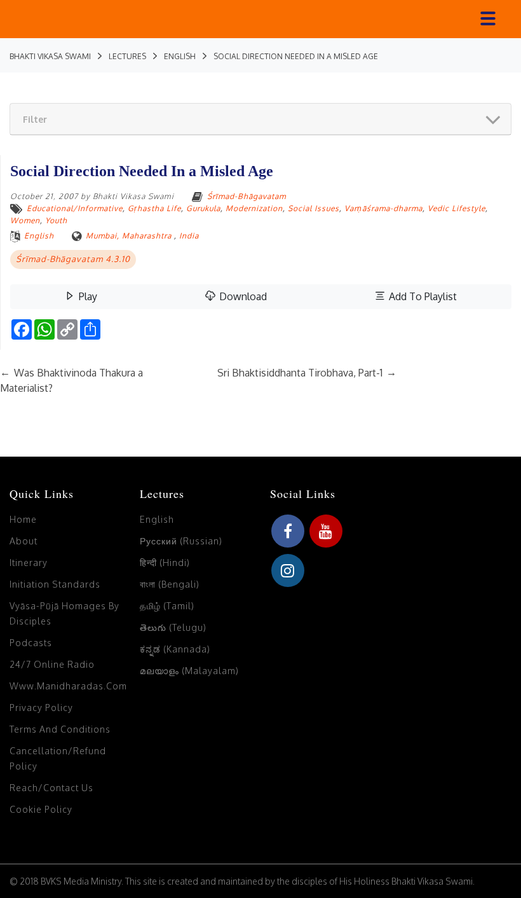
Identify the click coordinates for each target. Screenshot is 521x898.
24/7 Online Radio (52, 664)
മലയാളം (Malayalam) (189, 670)
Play (86, 296)
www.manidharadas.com (68, 685)
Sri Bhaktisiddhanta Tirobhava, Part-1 (306, 372)
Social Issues (313, 208)
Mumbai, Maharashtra (129, 235)
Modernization (254, 208)
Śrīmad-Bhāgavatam (246, 196)
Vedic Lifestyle (456, 208)
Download (242, 296)
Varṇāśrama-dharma (383, 208)
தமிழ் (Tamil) (167, 605)
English (39, 235)
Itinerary (29, 562)
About (23, 540)
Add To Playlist (421, 296)
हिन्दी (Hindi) (165, 562)
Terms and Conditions (60, 729)
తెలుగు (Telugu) (173, 627)
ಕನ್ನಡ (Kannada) (175, 649)
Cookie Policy (41, 809)
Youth (56, 220)
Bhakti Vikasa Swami (133, 196)
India (189, 235)
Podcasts (31, 642)
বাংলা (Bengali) (170, 584)
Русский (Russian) (181, 540)
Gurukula (203, 208)
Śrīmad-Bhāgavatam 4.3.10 (73, 259)
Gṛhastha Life (154, 208)
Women (25, 220)
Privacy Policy (41, 707)
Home (23, 519)
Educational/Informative (75, 208)
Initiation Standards (55, 584)
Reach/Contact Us (51, 787)
